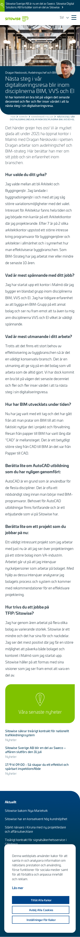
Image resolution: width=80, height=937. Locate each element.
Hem (13, 116)
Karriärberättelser (42, 116)
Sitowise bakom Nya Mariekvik (26, 810)
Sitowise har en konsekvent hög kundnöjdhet (36, 819)
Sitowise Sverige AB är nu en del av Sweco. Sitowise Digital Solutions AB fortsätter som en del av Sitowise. (40, 5)
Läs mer (17, 888)
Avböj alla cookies (41, 910)
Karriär (23, 116)
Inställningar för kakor (41, 920)
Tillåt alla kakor (41, 900)
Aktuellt (10, 802)
